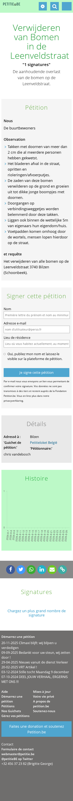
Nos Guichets (11, 711)
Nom (7, 309)
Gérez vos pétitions (15, 716)
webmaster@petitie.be (17, 754)
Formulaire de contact (17, 749)
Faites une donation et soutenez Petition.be (36, 729)
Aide (4, 692)
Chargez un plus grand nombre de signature (37, 613)
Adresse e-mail (15, 323)
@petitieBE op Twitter (17, 759)
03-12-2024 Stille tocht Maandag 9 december (35, 672)
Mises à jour (42, 692)
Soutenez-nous (44, 711)
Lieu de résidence (17, 337)
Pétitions (7, 706)
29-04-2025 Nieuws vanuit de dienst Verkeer (34, 662)
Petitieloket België (43, 442)
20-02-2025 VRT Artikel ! (19, 667)
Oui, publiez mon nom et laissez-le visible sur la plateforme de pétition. (35, 356)
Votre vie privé (43, 696)
